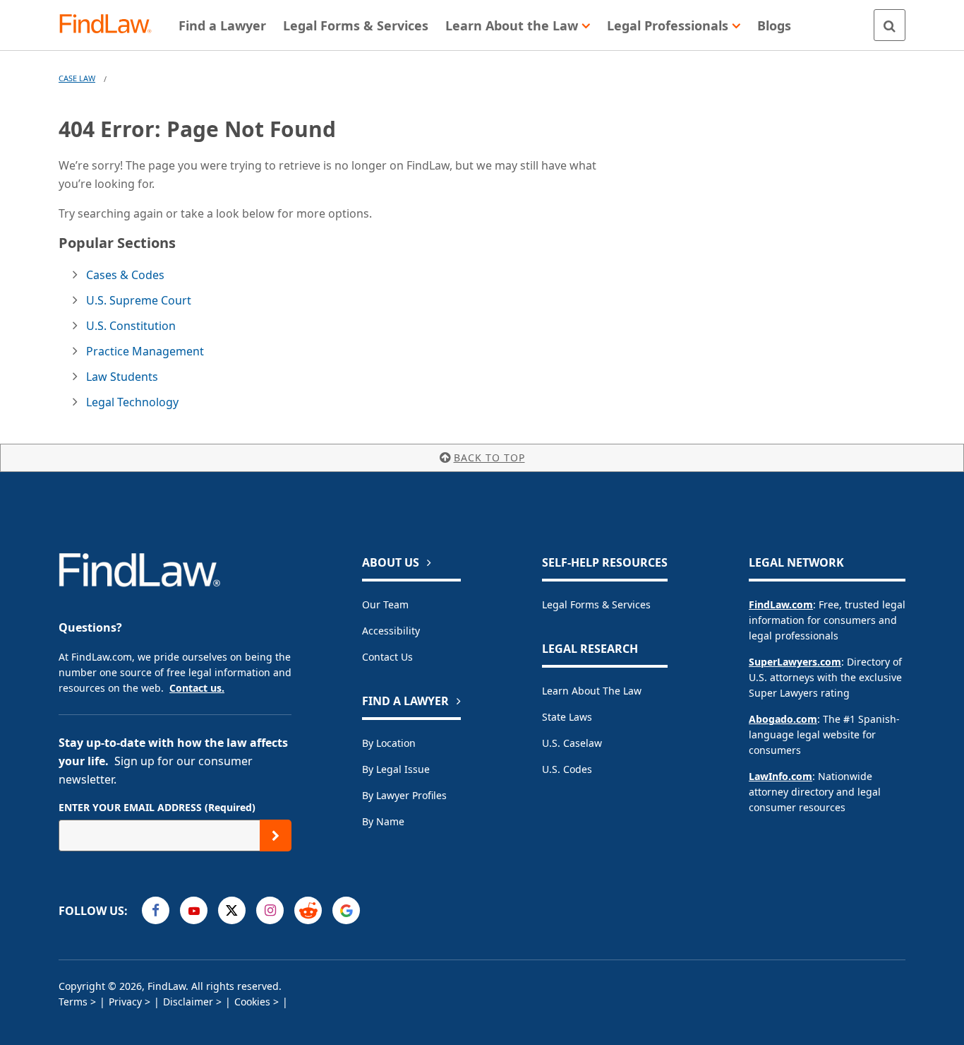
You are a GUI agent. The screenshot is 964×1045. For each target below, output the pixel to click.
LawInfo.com (780, 776)
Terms (73, 1001)
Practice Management (145, 351)
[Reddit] (308, 910)
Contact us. (196, 688)
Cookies (252, 1001)
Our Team (385, 604)
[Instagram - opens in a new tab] (270, 910)
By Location (389, 743)
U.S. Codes (567, 769)
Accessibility (391, 630)
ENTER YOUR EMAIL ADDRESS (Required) (157, 807)
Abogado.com (783, 719)
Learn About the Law (591, 690)
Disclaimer (188, 1001)
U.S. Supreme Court (138, 300)
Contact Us (387, 656)
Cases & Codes (125, 275)
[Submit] (275, 835)
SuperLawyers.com (795, 661)
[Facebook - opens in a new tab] (155, 910)
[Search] (889, 25)
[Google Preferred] (346, 910)
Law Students (122, 376)
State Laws (567, 717)
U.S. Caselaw (572, 743)
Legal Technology (132, 402)
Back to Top (489, 457)
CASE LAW (77, 78)
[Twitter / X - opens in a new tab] (232, 910)
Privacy (125, 1001)
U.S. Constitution (131, 325)
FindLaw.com (781, 604)
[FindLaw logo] (111, 25)
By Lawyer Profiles (404, 795)
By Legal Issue (396, 769)
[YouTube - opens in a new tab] (193, 910)
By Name (383, 821)
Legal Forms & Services (596, 604)
